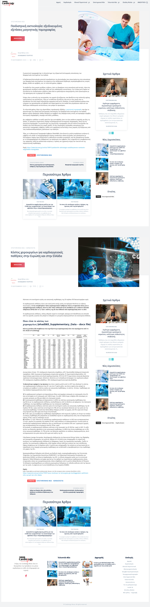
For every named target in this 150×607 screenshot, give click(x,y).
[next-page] (112, 133)
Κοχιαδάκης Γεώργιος (25, 55)
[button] (143, 2)
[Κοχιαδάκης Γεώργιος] (14, 54)
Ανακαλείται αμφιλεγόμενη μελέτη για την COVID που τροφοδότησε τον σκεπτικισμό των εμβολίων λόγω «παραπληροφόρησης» (40, 206)
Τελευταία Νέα (40, 201)
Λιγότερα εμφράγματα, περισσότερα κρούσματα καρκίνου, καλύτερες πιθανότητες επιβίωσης (117, 178)
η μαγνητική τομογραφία (74, 109)
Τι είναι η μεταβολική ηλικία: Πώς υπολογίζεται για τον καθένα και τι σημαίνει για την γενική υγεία (104, 564)
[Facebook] (26, 576)
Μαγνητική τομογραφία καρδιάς (74, 165)
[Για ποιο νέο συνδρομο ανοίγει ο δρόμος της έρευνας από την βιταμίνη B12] (74, 189)
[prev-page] (110, 133)
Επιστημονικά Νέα (17, 21)
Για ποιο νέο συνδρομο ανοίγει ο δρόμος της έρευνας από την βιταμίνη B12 (74, 205)
